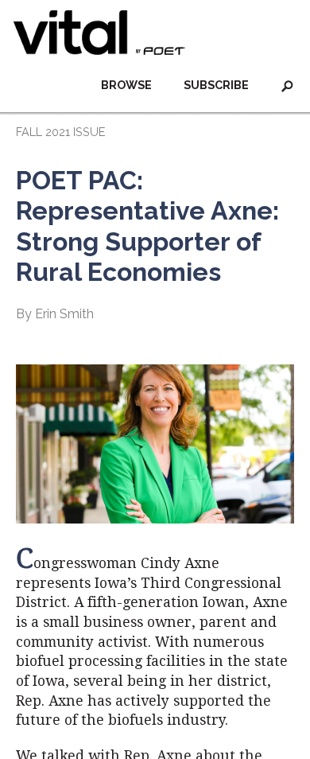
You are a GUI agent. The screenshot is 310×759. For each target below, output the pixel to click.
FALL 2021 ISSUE (60, 131)
